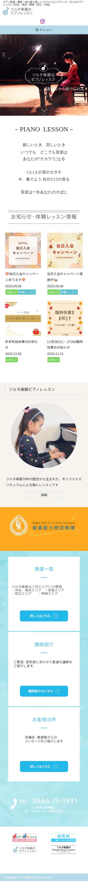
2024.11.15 (55, 353)
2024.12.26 (13, 353)
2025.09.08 (13, 285)
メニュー (45, 29)
